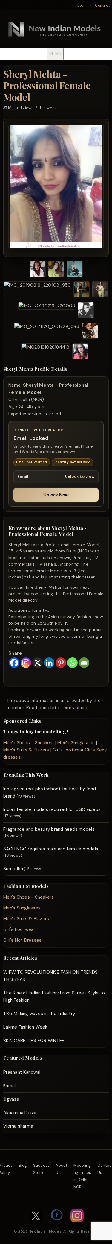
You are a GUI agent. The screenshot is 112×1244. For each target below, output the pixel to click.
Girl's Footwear (19, 929)
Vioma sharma (18, 1126)
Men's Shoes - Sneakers (28, 743)
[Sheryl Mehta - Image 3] (75, 270)
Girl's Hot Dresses (22, 940)
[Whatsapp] (72, 662)
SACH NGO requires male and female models (50, 849)
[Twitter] (36, 1225)
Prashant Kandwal (21, 1072)
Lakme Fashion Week (25, 1027)
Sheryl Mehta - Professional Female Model (46, 85)
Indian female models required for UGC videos (52, 809)
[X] (37, 662)
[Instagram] (26, 662)
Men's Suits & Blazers (26, 750)
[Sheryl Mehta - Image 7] (47, 311)
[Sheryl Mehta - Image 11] (45, 352)
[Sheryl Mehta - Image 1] (38, 270)
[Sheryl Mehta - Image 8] (86, 311)
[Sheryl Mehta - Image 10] (90, 332)
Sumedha (13, 869)
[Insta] (77, 1225)
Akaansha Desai (19, 1113)
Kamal (9, 1086)
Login (82, 5)
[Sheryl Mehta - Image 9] (46, 332)
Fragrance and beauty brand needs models (49, 829)
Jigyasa (11, 1099)
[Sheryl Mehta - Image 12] (80, 352)
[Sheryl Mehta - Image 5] (81, 290)
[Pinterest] (61, 662)
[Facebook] (14, 662)
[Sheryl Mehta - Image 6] (100, 290)
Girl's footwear (68, 750)
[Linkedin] (49, 662)
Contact (102, 5)
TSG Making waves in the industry (39, 1014)
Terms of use (75, 708)
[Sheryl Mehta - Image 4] (37, 290)
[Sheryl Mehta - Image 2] (56, 270)
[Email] (84, 662)
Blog (23, 1165)
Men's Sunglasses (76, 743)
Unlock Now (56, 494)
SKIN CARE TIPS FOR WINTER (34, 1040)
